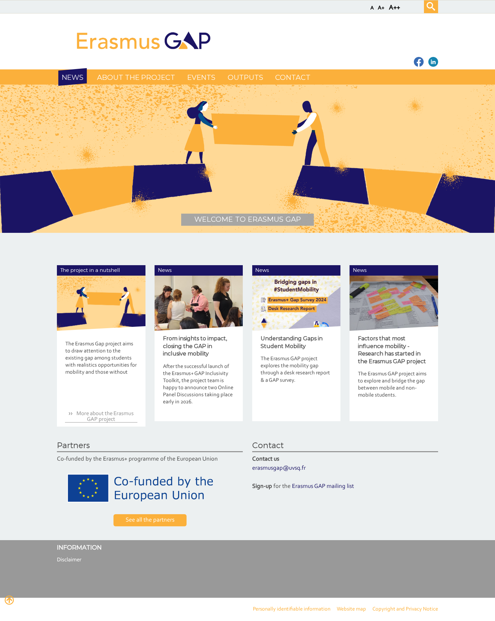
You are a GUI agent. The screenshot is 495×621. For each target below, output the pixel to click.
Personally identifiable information (291, 609)
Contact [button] (292, 77)
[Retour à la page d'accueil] (142, 40)
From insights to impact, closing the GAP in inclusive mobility (195, 346)
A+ (381, 8)
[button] (72, 77)
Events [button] (201, 77)
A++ (394, 7)
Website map (351, 609)
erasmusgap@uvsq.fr (279, 468)
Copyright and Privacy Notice (405, 609)
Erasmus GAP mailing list (323, 487)
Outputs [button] (245, 77)
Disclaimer (69, 560)
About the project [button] (136, 77)
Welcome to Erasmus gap (247, 219)
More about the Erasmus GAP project (104, 416)
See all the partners (150, 520)
